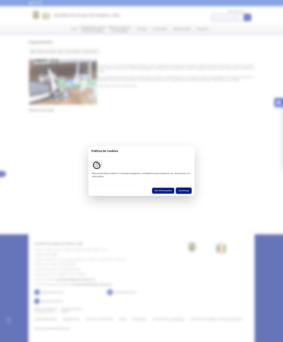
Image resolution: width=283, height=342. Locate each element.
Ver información (163, 190)
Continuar (183, 190)
